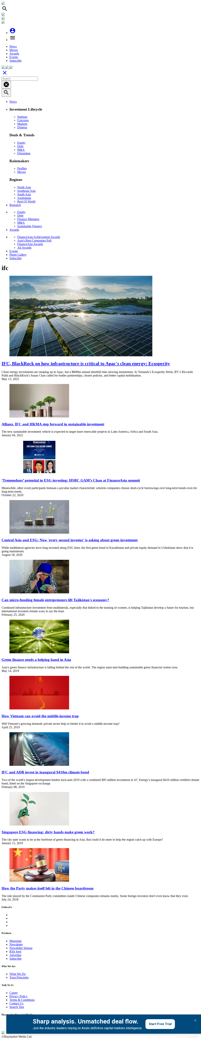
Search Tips (16, 1007)
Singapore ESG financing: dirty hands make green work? (48, 832)
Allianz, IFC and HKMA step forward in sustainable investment (53, 424)
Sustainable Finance (29, 226)
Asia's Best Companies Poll (34, 240)
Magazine (15, 941)
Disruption (23, 153)
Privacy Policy (18, 996)
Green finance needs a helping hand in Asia (36, 660)
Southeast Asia (26, 190)
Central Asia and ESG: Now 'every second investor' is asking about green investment (70, 540)
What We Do (17, 974)
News (13, 46)
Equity (21, 142)
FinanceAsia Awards (30, 244)
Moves (13, 50)
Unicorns (23, 120)
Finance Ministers (28, 219)
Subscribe (15, 60)
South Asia (24, 194)
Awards (14, 53)
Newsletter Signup (20, 948)
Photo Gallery (18, 254)
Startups (22, 116)
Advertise (15, 955)
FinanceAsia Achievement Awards (38, 237)
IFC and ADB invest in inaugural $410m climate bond (45, 772)
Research (15, 205)
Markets (22, 124)
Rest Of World (26, 201)
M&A (21, 149)
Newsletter (16, 944)
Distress (22, 127)
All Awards (24, 247)
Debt (20, 146)
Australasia (24, 198)
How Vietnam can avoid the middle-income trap (40, 716)
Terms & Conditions (22, 1000)
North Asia (24, 187)
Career (13, 992)
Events (13, 57)
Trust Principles (19, 977)
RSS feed (15, 951)
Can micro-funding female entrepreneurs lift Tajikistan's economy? (55, 600)
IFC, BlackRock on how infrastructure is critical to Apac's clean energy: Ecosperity (86, 363)
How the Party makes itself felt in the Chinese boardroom (47, 888)
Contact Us (16, 1003)
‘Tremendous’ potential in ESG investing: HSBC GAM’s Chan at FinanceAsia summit (71, 480)
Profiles (22, 168)
